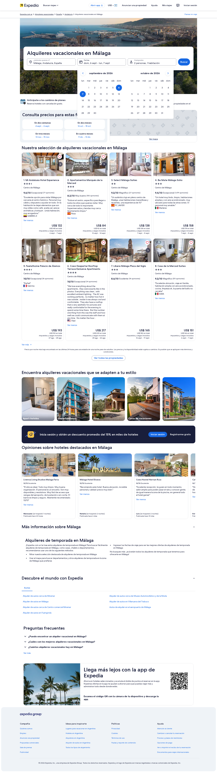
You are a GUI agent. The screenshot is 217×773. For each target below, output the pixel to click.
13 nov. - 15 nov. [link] (43, 137)
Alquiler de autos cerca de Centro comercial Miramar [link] (47, 607)
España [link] (59, 14)
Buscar (184, 62)
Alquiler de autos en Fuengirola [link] (37, 612)
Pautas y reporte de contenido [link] (123, 743)
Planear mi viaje (191, 14)
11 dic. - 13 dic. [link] (84, 137)
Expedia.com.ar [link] (26, 14)
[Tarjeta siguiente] (191, 486)
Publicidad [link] (24, 752)
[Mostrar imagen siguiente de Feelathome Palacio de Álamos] (60, 250)
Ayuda (154, 5)
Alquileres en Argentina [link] (75, 738)
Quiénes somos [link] (26, 728)
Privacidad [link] (115, 728)
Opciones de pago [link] (164, 743)
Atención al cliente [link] (164, 728)
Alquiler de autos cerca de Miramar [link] (39, 596)
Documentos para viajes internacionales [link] (173, 752)
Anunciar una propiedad (134, 5)
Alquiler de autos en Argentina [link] (78, 743)
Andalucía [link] (68, 14)
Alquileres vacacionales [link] (44, 14)
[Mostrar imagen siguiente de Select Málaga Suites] (148, 164)
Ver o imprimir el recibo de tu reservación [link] (174, 747)
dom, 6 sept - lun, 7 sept (97, 63)
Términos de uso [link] (118, 738)
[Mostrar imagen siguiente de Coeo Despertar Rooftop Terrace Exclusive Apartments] (104, 250)
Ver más (25, 344)
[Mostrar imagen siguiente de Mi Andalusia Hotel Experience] (60, 164)
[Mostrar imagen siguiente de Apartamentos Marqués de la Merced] (104, 164)
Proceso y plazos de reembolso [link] (169, 738)
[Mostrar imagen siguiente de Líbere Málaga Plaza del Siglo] (148, 250)
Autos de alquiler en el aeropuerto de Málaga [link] (130, 607)
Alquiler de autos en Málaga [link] (35, 601)
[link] (59, 156)
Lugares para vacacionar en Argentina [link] (80, 728)
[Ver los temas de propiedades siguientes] (195, 399)
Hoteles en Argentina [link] (74, 733)
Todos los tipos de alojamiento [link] (78, 747)
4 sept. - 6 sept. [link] (42, 126)
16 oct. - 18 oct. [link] (84, 126)
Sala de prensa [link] (26, 747)
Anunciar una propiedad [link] (30, 738)
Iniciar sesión (190, 5)
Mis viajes (167, 5)
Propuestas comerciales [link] (29, 743)
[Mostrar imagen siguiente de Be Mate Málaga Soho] (191, 164)
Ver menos (28, 220)
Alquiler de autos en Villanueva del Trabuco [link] (129, 601)
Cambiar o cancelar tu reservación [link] (170, 733)
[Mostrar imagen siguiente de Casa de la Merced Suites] (191, 250)
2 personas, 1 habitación (147, 63)
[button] (89, 88)
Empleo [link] (23, 733)
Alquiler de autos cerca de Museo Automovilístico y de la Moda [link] (138, 596)
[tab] (27, 588)
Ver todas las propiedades (108, 358)
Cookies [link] (114, 733)
